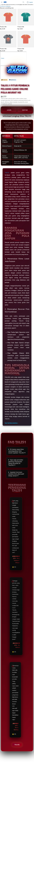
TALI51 (17, 744)
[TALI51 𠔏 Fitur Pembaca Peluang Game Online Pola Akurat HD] (5, 2)
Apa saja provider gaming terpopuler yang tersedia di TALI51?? (15, 462)
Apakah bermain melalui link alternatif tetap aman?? (16, 474)
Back (2, 58)
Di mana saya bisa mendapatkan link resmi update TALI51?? (17, 451)
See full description (11, 423)
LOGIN (9, 110)
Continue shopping (5, 6)
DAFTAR (25, 110)
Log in (31, 2)
